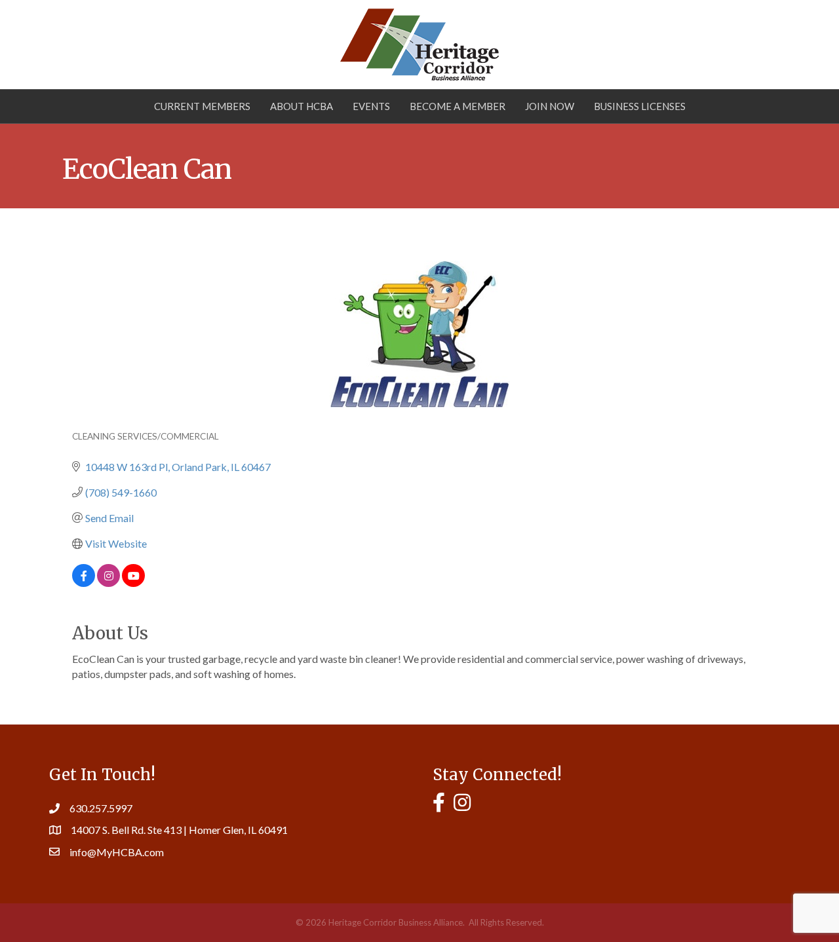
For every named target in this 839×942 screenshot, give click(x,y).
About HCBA (301, 106)
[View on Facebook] (83, 582)
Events (371, 106)
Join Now (549, 106)
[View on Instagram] (108, 582)
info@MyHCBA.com (116, 852)
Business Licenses (640, 106)
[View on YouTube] (133, 582)
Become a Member (457, 106)
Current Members (202, 106)
